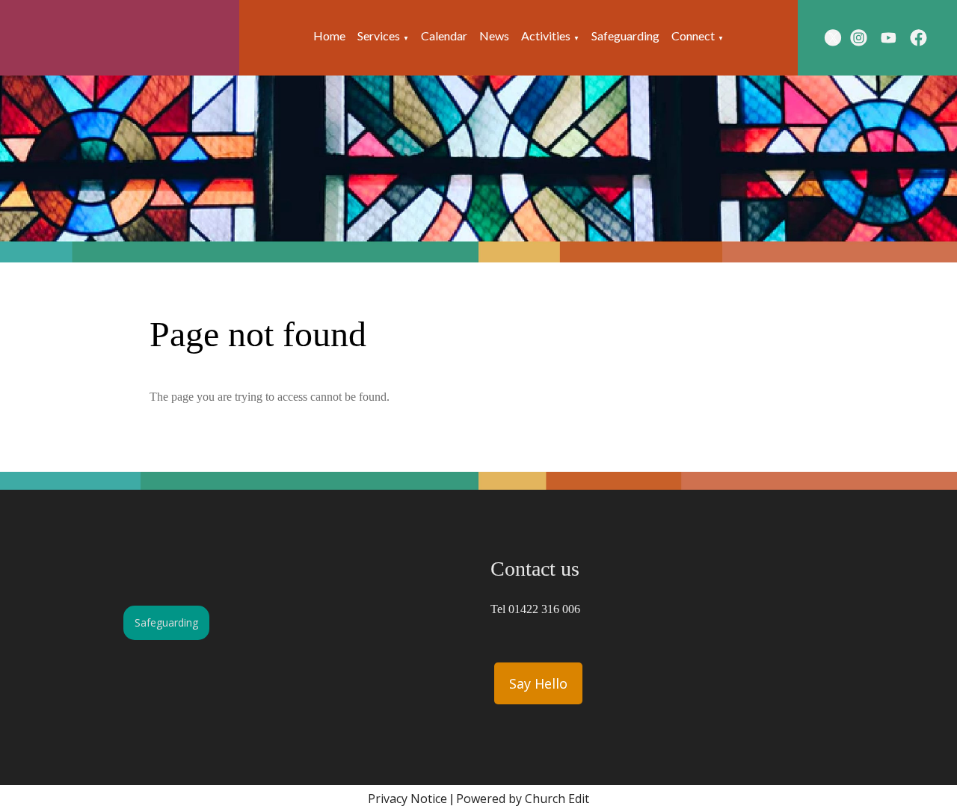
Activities (545, 35)
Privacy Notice (407, 798)
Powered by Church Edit (522, 798)
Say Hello (538, 683)
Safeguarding (625, 35)
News (494, 35)
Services (378, 35)
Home (329, 35)
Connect (693, 35)
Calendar (444, 35)
